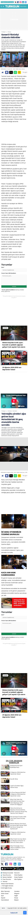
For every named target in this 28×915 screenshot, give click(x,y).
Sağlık (16, 895)
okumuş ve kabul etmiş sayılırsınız (12, 290)
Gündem (15, 411)
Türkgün (3, 32)
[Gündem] (14, 333)
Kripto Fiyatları (18, 877)
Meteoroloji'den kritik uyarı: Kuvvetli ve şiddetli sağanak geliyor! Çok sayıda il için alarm (13, 345)
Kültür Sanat (4, 893)
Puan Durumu (7, 879)
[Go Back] (25, 912)
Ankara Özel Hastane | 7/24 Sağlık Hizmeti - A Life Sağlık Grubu (7, 886)
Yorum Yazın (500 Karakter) (8, 273)
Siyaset (3, 898)
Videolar (10, 411)
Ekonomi (17, 873)
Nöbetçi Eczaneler (8, 873)
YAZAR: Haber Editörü (20, 69)
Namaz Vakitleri (7, 877)
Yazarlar (5, 881)
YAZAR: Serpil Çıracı (20, 472)
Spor (2, 895)
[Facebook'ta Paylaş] (6, 72)
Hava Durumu (7, 875)
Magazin (16, 893)
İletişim (16, 900)
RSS (4, 908)
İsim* (2, 267)
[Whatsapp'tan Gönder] (15, 72)
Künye (16, 898)
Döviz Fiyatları (18, 875)
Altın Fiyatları (18, 879)
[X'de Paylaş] (11, 72)
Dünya (9, 32)
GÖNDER (14, 286)
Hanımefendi (5, 900)
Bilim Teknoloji (5, 891)
